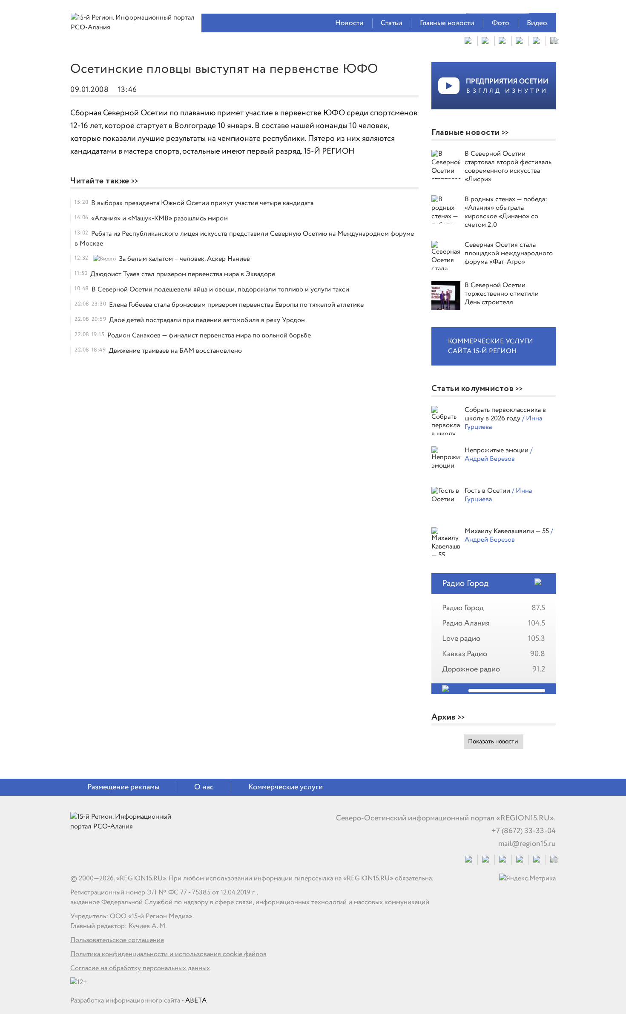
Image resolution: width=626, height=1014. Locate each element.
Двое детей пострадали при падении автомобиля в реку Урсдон (207, 320)
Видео (537, 23)
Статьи (391, 23)
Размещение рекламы (123, 787)
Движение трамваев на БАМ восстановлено (175, 351)
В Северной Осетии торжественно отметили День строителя (502, 293)
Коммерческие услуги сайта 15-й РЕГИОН (490, 346)
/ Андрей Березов (498, 455)
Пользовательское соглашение (117, 940)
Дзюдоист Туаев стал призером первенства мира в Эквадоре (182, 274)
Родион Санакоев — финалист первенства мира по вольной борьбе (209, 335)
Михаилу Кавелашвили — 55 (508, 531)
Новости (349, 23)
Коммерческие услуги (285, 787)
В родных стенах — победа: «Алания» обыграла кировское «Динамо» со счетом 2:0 (506, 212)
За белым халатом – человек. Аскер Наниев (184, 259)
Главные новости (447, 23)
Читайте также (99, 181)
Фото (501, 23)
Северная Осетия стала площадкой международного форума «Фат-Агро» (509, 253)
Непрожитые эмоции (497, 450)
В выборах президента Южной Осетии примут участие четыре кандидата (202, 203)
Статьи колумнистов (472, 389)
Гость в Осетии (488, 491)
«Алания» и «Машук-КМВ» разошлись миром (159, 218)
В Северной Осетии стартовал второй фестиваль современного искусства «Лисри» (508, 166)
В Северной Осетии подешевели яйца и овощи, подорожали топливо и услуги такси (220, 289)
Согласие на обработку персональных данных (140, 968)
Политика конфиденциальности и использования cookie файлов (168, 954)
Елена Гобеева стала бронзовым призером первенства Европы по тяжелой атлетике (236, 305)
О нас (204, 787)
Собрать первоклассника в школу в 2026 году (505, 414)
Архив (443, 717)
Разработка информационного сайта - (138, 1000)
